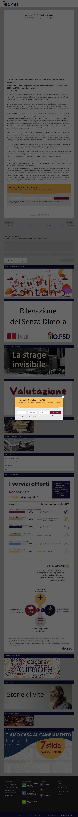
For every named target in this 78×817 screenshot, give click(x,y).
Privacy (18, 416)
